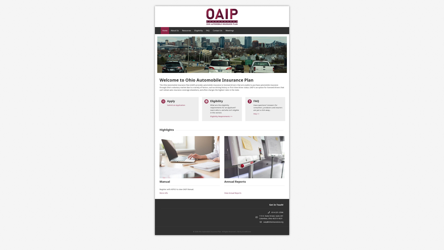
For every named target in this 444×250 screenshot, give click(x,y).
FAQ (208, 30)
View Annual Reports (232, 193)
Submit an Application (176, 105)
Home (164, 30)
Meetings (230, 30)
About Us (175, 30)
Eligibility (198, 30)
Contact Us (217, 30)
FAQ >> (256, 114)
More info (164, 193)
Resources (186, 30)
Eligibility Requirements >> (221, 116)
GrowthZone (246, 232)
